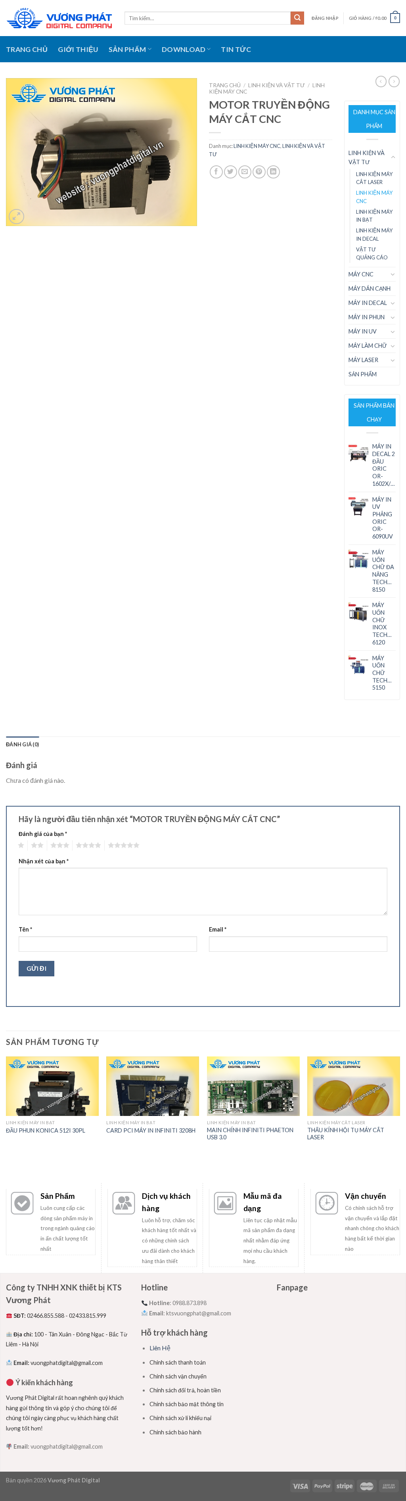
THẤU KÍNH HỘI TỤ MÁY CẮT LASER (345, 1134)
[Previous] (6, 1119)
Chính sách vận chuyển (178, 1376)
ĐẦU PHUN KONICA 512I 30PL (45, 1130)
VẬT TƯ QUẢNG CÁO (372, 253)
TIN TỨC (236, 49)
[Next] (400, 1119)
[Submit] (297, 18)
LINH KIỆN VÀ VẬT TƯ (276, 85)
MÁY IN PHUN (367, 317)
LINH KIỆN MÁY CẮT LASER (374, 178)
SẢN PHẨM (127, 49)
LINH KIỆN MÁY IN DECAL (374, 234)
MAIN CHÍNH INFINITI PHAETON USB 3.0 (250, 1134)
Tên (25, 929)
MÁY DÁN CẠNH (370, 288)
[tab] (22, 744)
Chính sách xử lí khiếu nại (180, 1418)
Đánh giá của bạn (43, 833)
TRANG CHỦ (27, 49)
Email (217, 929)
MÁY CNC (361, 274)
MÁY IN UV (363, 331)
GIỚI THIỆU (78, 49)
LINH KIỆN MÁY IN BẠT (374, 216)
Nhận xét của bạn (44, 861)
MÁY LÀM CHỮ (368, 345)
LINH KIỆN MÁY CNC (257, 146)
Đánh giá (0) (22, 744)
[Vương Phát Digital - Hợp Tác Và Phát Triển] (59, 18)
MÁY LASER (363, 360)
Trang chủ (225, 85)
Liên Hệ (159, 1347)
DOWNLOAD (183, 49)
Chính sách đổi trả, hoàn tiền (185, 1390)
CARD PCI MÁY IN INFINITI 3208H (150, 1130)
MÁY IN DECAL (368, 302)
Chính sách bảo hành (175, 1432)
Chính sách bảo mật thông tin (186, 1404)
